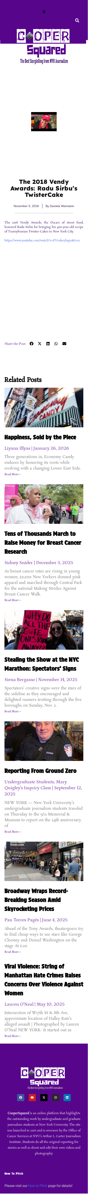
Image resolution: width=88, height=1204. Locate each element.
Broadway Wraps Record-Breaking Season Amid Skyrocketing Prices (36, 899)
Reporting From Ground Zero (40, 770)
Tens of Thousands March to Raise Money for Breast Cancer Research (42, 542)
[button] (44, 12)
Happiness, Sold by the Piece (40, 437)
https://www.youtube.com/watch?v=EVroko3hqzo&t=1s (42, 240)
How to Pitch (37, 1186)
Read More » (12, 474)
